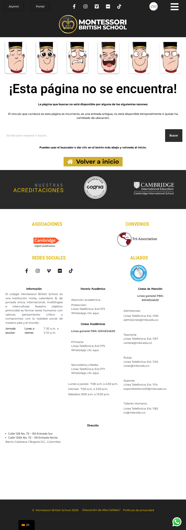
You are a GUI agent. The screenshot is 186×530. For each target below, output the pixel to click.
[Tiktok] (119, 6)
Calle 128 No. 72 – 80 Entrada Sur (30, 433)
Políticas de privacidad (138, 510)
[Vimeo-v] (49, 271)
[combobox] (84, 135)
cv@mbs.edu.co (134, 412)
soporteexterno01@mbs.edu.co (145, 388)
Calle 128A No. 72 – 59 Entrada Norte (33, 437)
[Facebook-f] (74, 6)
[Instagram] (85, 6)
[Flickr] (108, 6)
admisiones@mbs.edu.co (141, 320)
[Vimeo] (97, 6)
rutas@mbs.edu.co (136, 365)
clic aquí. (93, 313)
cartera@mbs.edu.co (138, 343)
